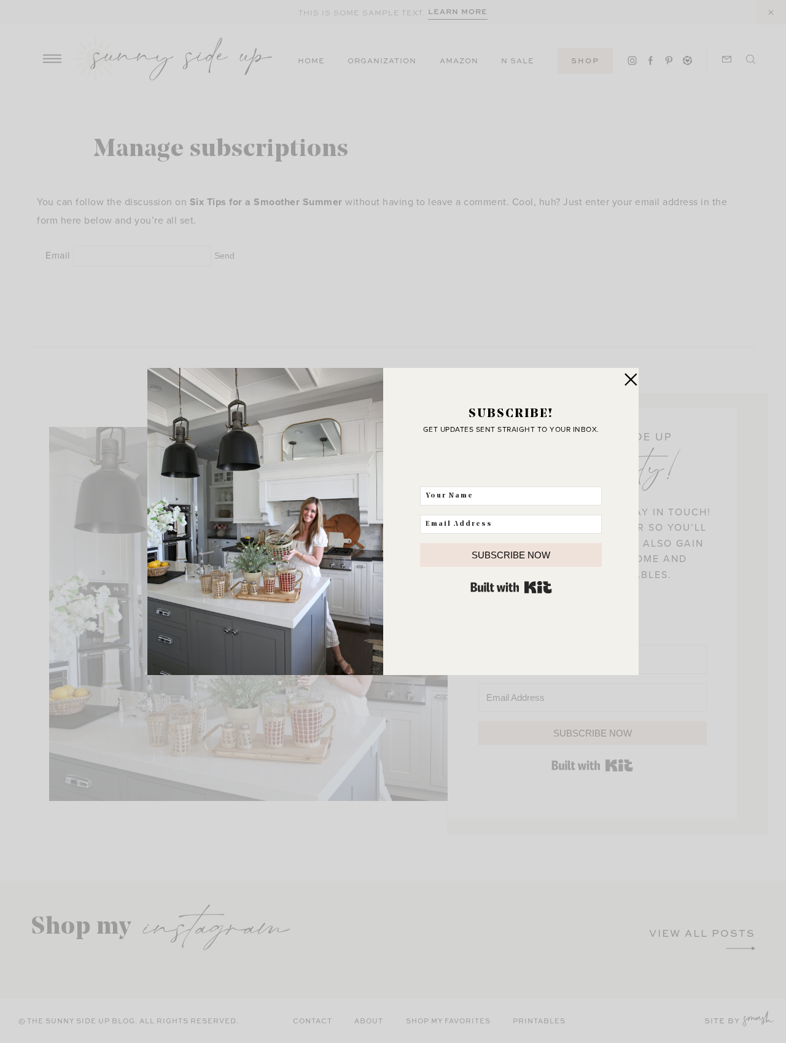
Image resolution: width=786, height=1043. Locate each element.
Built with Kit (511, 587)
